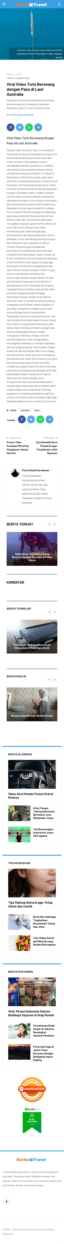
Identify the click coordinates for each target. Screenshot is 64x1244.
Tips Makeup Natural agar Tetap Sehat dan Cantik (30, 904)
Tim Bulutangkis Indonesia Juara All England (43, 832)
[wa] (29, 127)
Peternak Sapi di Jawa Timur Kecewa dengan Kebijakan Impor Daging (43, 1053)
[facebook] (11, 127)
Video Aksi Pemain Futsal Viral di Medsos (30, 796)
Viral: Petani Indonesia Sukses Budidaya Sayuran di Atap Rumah (31, 1013)
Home (10, 74)
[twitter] (20, 127)
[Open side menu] (4, 4)
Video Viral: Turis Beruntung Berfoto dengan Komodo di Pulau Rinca (32, 557)
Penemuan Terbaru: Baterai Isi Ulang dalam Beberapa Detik (32, 646)
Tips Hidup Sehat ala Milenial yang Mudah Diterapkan (44, 941)
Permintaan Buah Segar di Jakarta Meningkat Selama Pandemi (44, 1030)
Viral (19, 74)
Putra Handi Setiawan (21, 115)
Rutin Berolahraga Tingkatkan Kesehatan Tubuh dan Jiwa (44, 921)
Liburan (25, 410)
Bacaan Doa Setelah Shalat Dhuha (32, 715)
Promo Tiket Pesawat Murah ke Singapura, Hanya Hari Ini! (18, 448)
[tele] (38, 127)
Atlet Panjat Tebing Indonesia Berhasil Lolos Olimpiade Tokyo (44, 813)
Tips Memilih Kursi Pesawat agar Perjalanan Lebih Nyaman (46, 448)
